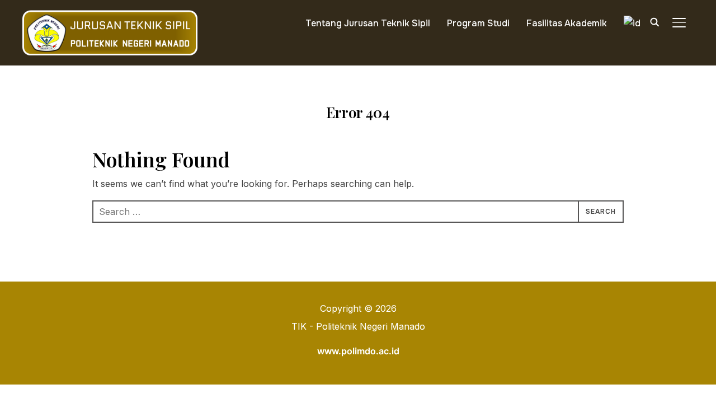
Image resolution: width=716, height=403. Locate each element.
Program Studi (478, 23)
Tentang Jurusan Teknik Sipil (367, 23)
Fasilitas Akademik (566, 23)
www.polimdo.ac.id (358, 351)
